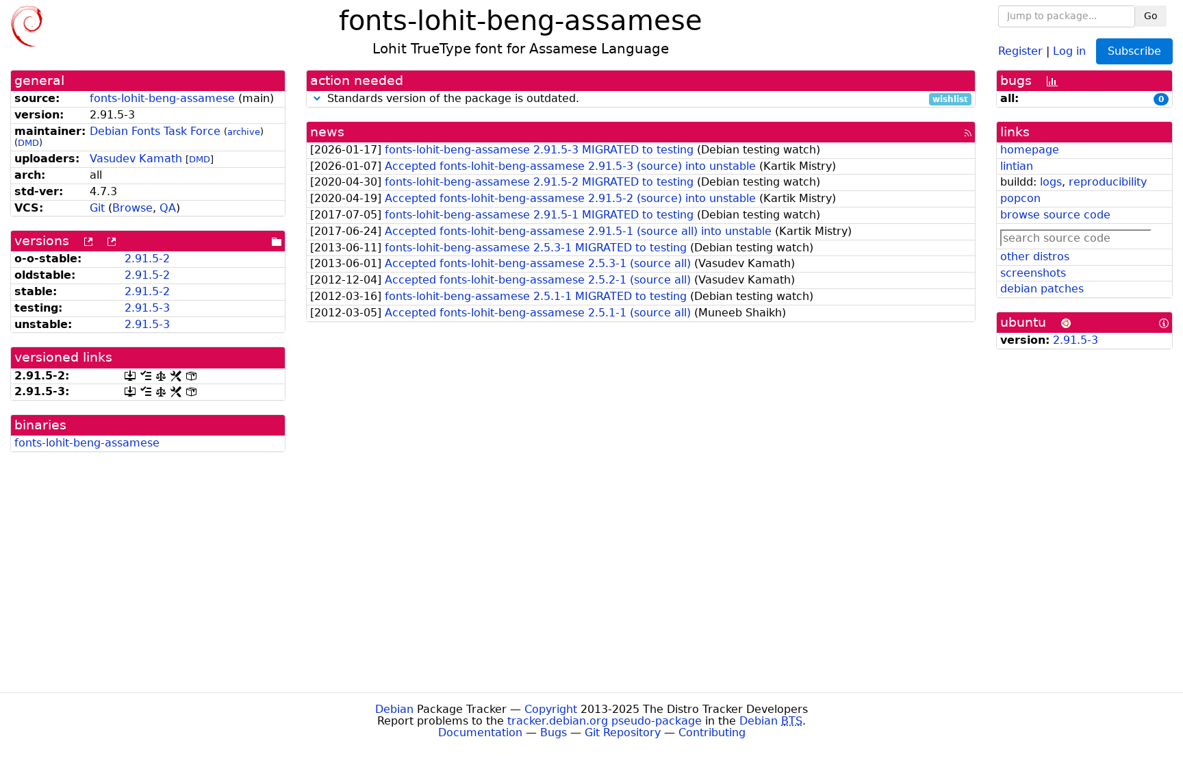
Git (97, 207)
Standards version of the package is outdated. (646, 99)
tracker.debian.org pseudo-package (604, 720)
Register (1020, 50)
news (327, 132)
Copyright (550, 709)
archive (243, 132)
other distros (1034, 256)
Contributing (712, 732)
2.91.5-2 (147, 258)
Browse (132, 207)
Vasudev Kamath (136, 158)
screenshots (1033, 272)
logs (1051, 181)
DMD (28, 143)
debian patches (1042, 288)
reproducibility (1108, 181)
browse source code (1055, 214)
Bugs (553, 732)
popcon (1020, 198)
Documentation (480, 732)
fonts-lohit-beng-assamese (162, 98)
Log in (1069, 50)
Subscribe (1134, 51)
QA (168, 207)
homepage (1029, 149)
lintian (1016, 166)
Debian (394, 709)
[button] (317, 98)
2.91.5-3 (147, 307)
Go (1151, 15)
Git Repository (623, 732)
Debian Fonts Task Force (155, 131)
